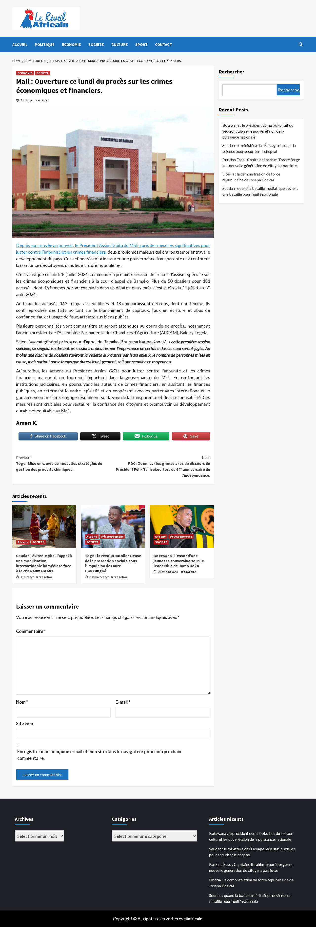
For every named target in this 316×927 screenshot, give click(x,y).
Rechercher (231, 72)
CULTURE (119, 44)
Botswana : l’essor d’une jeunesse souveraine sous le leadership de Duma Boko (179, 560)
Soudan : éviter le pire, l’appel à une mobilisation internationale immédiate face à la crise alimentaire (44, 563)
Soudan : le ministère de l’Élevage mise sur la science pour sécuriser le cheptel (259, 148)
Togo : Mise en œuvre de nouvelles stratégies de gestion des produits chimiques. (59, 463)
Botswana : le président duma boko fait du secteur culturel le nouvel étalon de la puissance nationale (257, 131)
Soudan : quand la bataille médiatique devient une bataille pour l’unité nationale (260, 191)
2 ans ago (27, 100)
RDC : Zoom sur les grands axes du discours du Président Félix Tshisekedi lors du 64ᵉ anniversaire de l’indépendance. (163, 466)
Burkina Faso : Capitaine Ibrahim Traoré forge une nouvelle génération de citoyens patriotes (261, 162)
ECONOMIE (71, 44)
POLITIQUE (45, 44)
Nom (22, 702)
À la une (23, 542)
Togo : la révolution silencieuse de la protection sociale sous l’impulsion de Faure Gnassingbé (113, 563)
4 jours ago (28, 577)
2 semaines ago (100, 577)
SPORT (141, 44)
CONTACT (163, 44)
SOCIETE (96, 44)
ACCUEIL (19, 44)
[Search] (300, 44)
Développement (112, 536)
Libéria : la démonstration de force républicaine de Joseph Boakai (251, 177)
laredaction (42, 100)
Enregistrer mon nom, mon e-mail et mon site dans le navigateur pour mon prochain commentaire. (99, 755)
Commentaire (31, 631)
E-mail (123, 702)
